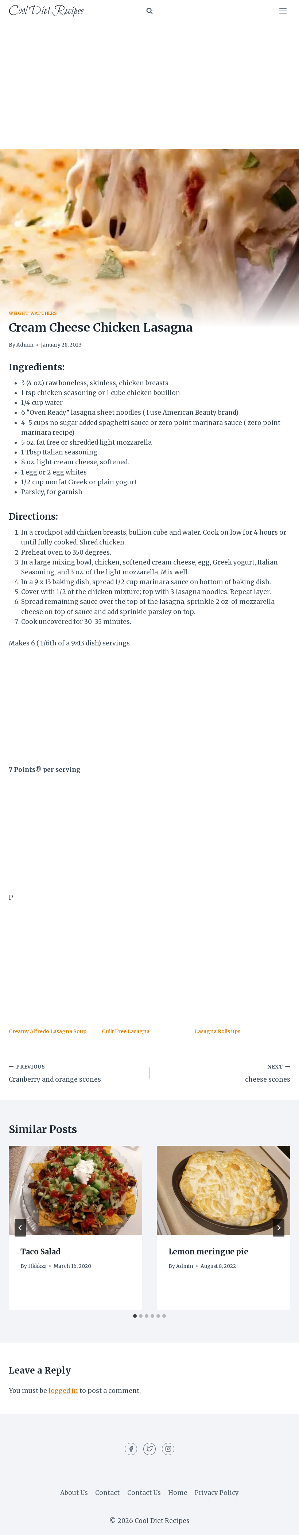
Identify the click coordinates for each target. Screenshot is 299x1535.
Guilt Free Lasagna (126, 1031)
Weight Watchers (33, 313)
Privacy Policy (217, 1493)
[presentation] (75, 1190)
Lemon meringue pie (208, 1251)
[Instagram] (168, 1449)
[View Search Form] (149, 10)
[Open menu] (282, 10)
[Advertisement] (149, 77)
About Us (74, 1493)
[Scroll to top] (280, 1523)
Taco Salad (40, 1251)
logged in (63, 1391)
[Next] (278, 1228)
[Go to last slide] (20, 1228)
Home (177, 1493)
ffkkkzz (37, 1266)
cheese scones (267, 1073)
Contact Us (144, 1493)
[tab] (135, 1316)
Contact (107, 1493)
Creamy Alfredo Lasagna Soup (47, 1031)
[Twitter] (149, 1449)
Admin (25, 345)
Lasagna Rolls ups (217, 1031)
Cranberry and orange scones (55, 1073)
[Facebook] (131, 1449)
